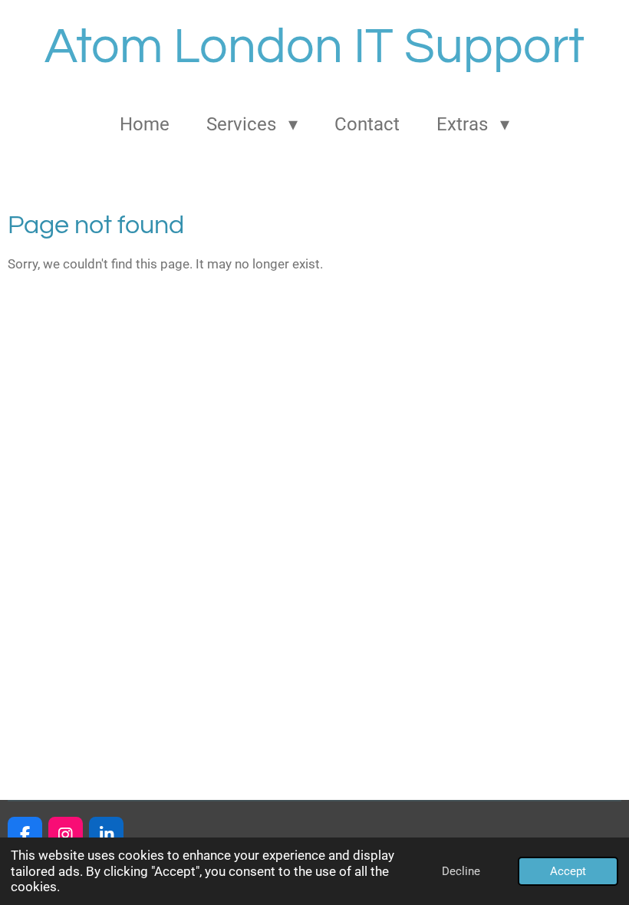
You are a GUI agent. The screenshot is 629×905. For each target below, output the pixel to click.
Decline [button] (461, 871)
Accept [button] (568, 871)
